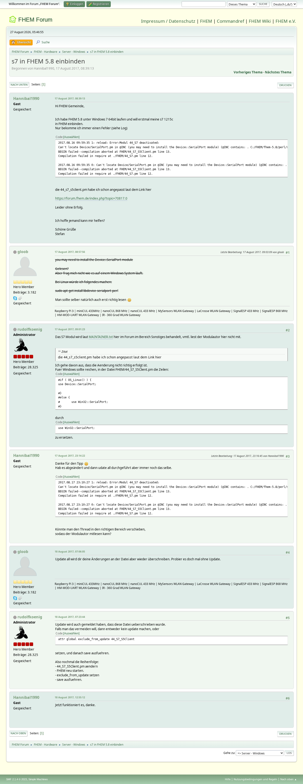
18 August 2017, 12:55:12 (70, 697)
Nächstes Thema (278, 72)
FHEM (206, 21)
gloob (23, 251)
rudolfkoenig (30, 329)
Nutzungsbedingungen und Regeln (255, 779)
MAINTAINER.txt (101, 337)
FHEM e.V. (286, 21)
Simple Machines (38, 779)
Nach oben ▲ (288, 779)
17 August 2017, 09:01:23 (70, 329)
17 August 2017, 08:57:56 (70, 252)
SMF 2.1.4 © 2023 (16, 779)
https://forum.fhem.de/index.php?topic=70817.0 (91, 198)
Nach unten (19, 84)
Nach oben (18, 733)
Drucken (285, 85)
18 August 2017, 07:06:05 (70, 551)
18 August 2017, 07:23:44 (70, 617)
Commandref (230, 21)
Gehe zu (228, 753)
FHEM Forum (35, 19)
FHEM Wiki (260, 21)
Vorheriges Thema (248, 72)
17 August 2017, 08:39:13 (70, 98)
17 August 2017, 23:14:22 (70, 455)
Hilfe (228, 779)
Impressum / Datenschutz (168, 21)
